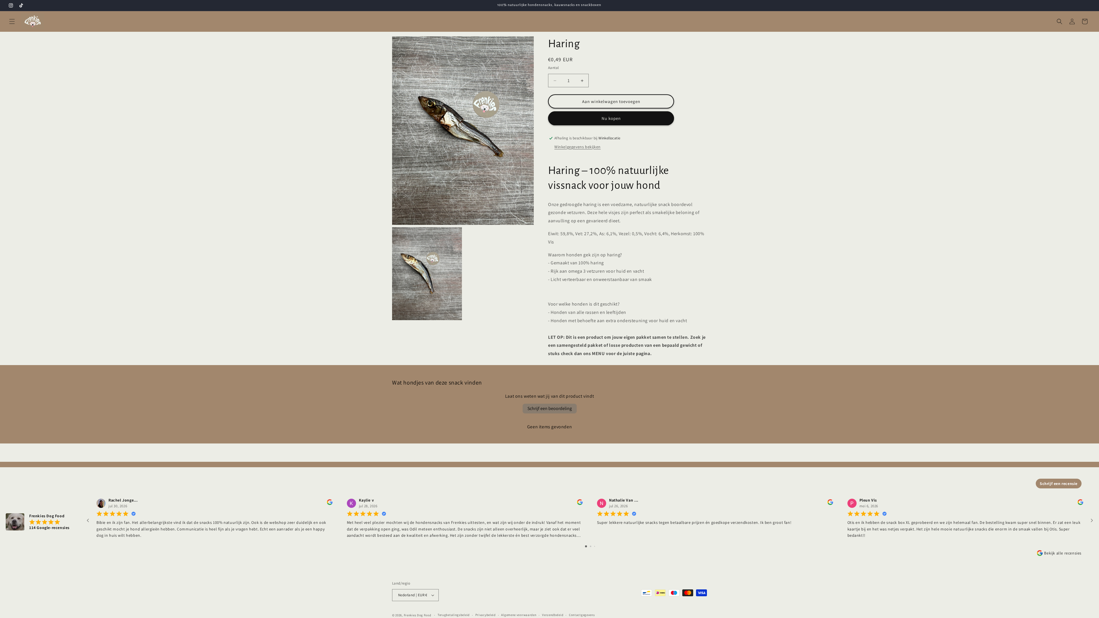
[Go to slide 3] (594, 546)
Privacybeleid (485, 615)
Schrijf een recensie (1059, 483)
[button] (12, 21)
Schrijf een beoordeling (549, 408)
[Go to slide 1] (586, 546)
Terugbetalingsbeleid (454, 615)
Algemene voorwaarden (518, 615)
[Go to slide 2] (590, 546)
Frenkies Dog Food (417, 615)
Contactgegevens (582, 615)
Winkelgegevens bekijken (577, 146)
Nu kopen (611, 118)
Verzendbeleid (552, 615)
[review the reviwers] (330, 503)
